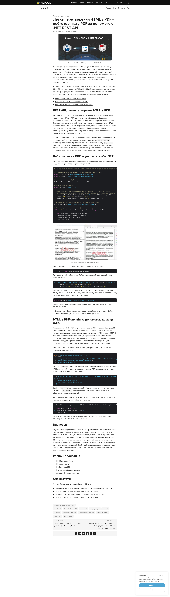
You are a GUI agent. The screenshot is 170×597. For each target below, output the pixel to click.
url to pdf (105, 509)
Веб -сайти (99, 2)
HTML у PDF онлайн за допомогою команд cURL (74, 104)
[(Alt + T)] (47, 8)
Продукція (74, 2)
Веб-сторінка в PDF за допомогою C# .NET (71, 101)
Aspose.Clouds (65, 16)
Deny (158, 590)
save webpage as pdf (69, 512)
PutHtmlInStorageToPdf (90, 314)
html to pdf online (102, 512)
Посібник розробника (64, 461)
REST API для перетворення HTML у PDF (70, 98)
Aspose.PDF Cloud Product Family (64, 505)
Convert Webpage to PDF (86, 512)
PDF (93, 67)
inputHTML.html (68, 419)
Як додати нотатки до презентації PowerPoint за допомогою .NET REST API (84, 488)
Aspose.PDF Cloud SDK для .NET (65, 115)
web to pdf (83, 509)
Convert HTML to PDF (70, 509)
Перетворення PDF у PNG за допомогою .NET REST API (76, 491)
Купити (82, 2)
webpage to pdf (94, 509)
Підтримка (90, 2)
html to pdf (57, 509)
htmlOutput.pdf (81, 419)
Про (106, 2)
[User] (129, 2)
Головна (56, 16)
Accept (151, 585)
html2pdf (57, 512)
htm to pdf (57, 516)
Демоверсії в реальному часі (67, 473)
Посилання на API (63, 464)
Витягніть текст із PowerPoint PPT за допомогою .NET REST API (79, 494)
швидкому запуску (105, 150)
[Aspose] (44, 2)
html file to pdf (68, 516)
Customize (145, 590)
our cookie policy (156, 581)
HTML (81, 67)
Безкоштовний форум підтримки (69, 470)
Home (43, 8)
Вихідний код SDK (63, 467)
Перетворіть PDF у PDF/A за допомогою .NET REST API (76, 497)
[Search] (133, 2)
